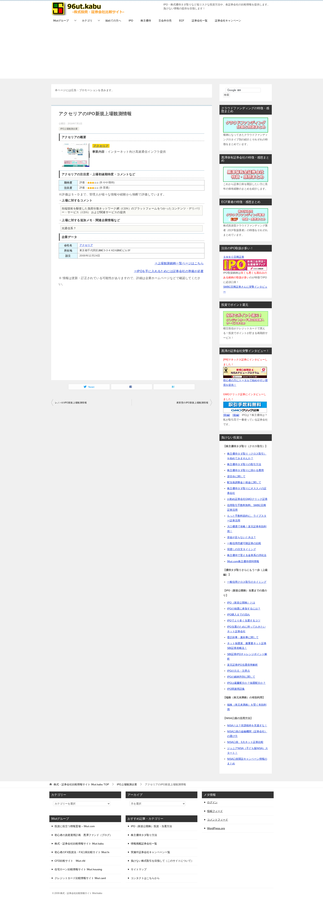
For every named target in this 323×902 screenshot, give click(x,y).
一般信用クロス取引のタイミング (246, 581)
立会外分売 (165, 20)
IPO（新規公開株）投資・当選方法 (151, 826)
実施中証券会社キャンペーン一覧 (150, 852)
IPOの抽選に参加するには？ (243, 608)
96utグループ (61, 20)
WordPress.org (216, 828)
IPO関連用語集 (236, 688)
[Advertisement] (161, 52)
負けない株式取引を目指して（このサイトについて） (162, 860)
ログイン (212, 802)
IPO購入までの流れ (238, 614)
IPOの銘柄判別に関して (241, 676)
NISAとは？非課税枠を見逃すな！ (247, 725)
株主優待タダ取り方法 (144, 834)
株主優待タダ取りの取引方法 (244, 464)
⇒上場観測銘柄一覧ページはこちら (179, 263)
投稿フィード (215, 811)
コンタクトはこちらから (145, 878)
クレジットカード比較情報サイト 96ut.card (80, 878)
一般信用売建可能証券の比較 (244, 543)
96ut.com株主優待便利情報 (243, 561)
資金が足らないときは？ (241, 537)
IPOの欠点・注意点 (238, 670)
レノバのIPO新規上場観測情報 (71, 402)
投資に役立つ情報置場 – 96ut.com (75, 826)
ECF (181, 20)
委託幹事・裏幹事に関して (243, 637)
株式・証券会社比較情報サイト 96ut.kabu (79, 843)
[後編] (236, 414)
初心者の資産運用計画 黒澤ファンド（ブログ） (83, 834)
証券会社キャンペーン (228, 20)
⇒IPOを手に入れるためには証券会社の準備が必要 (169, 271)
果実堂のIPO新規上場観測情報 (192, 402)
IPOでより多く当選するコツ (243, 620)
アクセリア (101, 145)
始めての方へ (113, 20)
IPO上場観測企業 (69, 128)
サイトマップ (139, 869)
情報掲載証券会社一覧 (144, 843)
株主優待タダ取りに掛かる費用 (245, 470)
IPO (131, 20)
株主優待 (146, 20)
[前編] (226, 414)
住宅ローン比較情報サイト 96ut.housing (78, 869)
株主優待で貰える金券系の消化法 (246, 555)
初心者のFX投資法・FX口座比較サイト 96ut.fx (82, 852)
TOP (81, 784)
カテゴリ (87, 20)
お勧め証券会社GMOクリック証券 (247, 498)
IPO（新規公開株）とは (241, 602)
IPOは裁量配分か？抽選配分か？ (246, 682)
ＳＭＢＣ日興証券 (233, 256)
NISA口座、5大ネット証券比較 (245, 742)
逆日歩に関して (236, 476)
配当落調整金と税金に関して (244, 482)
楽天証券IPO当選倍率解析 (242, 664)
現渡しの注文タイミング (241, 549)
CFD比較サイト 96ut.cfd (70, 860)
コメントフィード (217, 819)
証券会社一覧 (199, 20)
